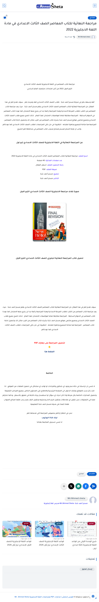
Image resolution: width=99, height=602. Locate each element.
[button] (86, 486)
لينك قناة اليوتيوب (49, 418)
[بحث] (4, 6)
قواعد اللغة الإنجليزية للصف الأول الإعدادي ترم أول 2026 (18, 543)
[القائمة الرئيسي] (95, 6)
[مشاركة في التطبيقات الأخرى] (64, 486)
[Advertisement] (49, 66)
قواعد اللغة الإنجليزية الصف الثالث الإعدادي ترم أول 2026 (51, 543)
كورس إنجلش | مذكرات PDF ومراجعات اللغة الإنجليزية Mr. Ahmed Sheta (44, 597)
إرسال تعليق (87, 569)
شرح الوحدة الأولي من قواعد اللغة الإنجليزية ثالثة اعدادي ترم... (84, 545)
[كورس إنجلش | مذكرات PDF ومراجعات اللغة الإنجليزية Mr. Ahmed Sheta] (49, 5)
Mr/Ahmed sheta (84, 37)
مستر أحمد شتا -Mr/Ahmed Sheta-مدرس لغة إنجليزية (66, 504)
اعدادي (92, 18)
